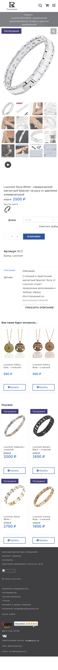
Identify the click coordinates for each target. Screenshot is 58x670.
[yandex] (20, 622)
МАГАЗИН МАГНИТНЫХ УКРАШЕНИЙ (19, 552)
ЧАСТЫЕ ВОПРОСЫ (11, 597)
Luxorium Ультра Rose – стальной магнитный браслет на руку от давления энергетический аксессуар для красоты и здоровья (44, 519)
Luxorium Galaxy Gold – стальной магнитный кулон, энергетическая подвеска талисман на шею (14, 367)
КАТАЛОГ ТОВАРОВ (11, 556)
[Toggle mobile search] (40, 5)
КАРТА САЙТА (9, 614)
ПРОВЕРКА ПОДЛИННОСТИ (15, 589)
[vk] (4, 636)
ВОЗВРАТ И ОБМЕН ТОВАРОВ (16, 605)
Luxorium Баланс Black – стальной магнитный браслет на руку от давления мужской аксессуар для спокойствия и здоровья (43, 450)
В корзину (33, 236)
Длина (12, 219)
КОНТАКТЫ (7, 560)
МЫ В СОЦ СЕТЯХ (11, 631)
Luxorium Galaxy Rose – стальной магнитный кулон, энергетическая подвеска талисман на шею (43, 367)
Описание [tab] (9, 270)
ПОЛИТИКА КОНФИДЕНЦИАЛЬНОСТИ (20, 609)
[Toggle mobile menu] (54, 5)
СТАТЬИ (6, 601)
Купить (14, 387)
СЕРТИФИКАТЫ (9, 593)
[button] (54, 31)
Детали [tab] (8, 277)
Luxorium (17, 255)
